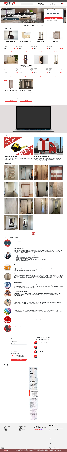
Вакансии (5, 429)
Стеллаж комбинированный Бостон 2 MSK (26, 66)
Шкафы (18, 7)
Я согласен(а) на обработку (52, 21)
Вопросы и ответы (22, 431)
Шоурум (10, 0)
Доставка (20, 427)
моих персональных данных (21, 356)
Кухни (14, 7)
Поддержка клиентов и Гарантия (45, 0)
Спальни (29, 7)
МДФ (45, 7)
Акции (6, 0)
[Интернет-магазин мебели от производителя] (9, 2)
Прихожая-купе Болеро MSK (26, 90)
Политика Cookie (24, 451)
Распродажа (60, 7)
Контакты (61, 0)
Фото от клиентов (7, 426)
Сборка (20, 428)
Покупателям (36, 0)
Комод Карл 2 (56, 41)
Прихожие (35, 7)
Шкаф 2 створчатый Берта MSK (11, 90)
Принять (5, 450)
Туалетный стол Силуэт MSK (10, 41)
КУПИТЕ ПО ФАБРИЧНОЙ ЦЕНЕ (11, 19)
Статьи (20, 430)
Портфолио (31, 0)
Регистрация (36, 426)
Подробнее (11, 51)
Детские (40, 7)
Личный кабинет (38, 425)
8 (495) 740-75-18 (41, 3)
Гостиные (24, 7)
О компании (7, 425)
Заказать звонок (41, 4)
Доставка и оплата (25, 0)
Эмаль (49, 7)
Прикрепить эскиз (14, 351)
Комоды (54, 7)
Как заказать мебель (22, 426)
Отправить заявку (53, 18)
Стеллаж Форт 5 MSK (41, 41)
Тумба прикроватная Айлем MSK (26, 41)
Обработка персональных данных (40, 427)
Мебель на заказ (8, 7)
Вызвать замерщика (55, 0)
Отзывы (19, 0)
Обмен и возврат (22, 429)
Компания (14, 0)
